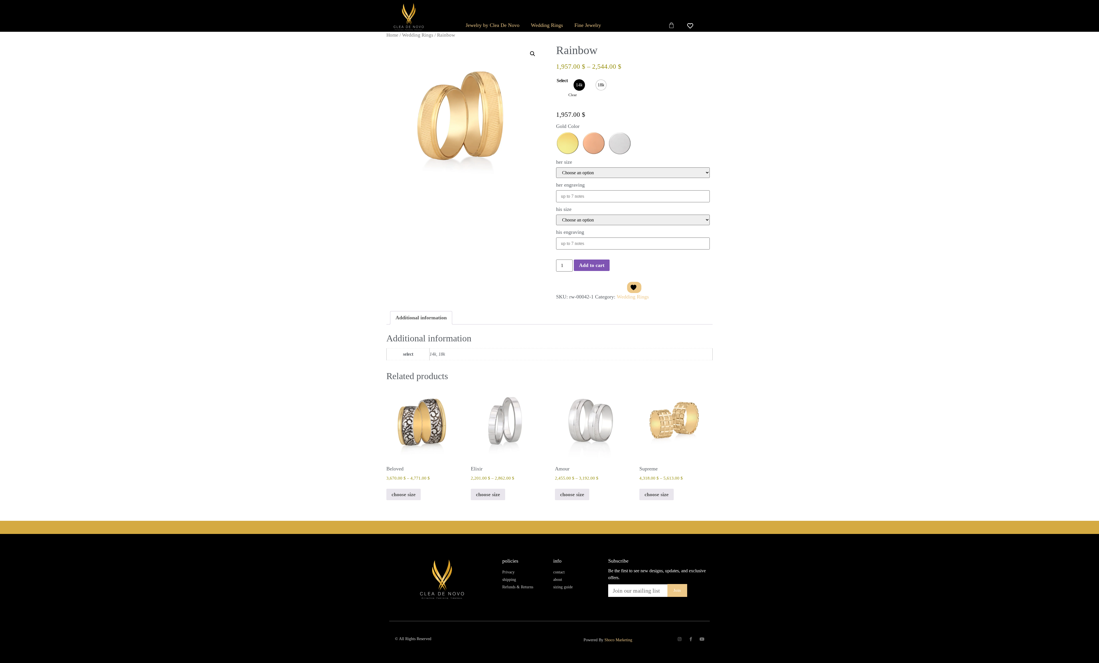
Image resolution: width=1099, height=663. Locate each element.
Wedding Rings (547, 25)
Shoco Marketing (618, 640)
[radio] (579, 85)
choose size (404, 494)
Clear (572, 95)
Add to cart (591, 265)
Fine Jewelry (587, 25)
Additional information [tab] (421, 317)
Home (392, 35)
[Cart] (671, 25)
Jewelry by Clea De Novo (492, 25)
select (562, 80)
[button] (532, 54)
